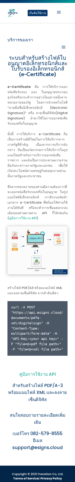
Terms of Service (26, 478)
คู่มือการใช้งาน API (23, 218)
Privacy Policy (51, 478)
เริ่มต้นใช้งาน (37, 13)
